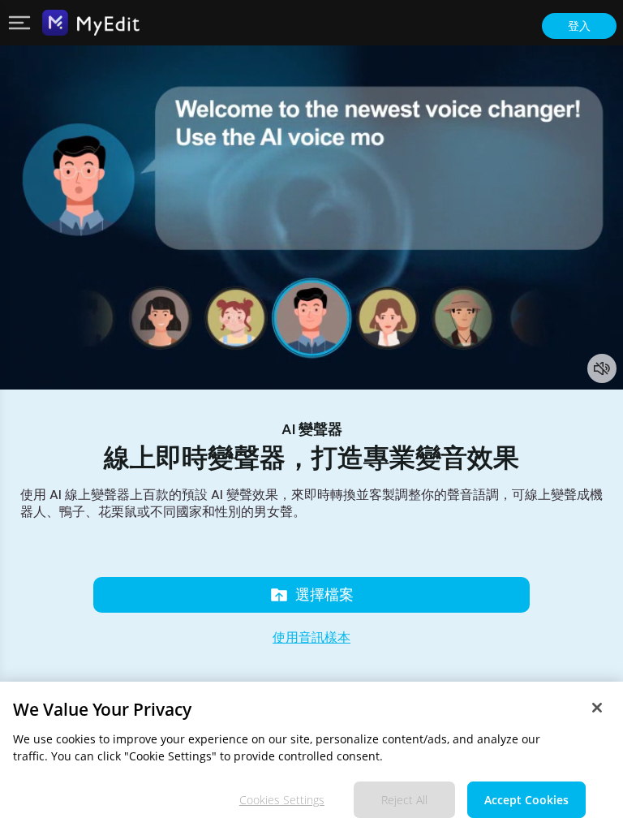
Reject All (404, 799)
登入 (579, 26)
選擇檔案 (324, 595)
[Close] (597, 708)
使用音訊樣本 (311, 637)
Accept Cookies (526, 799)
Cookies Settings (281, 799)
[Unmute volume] (602, 368)
